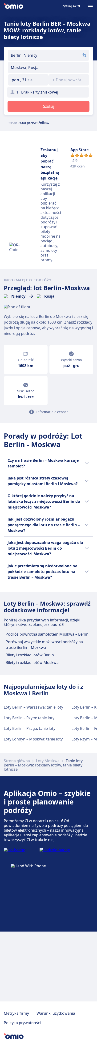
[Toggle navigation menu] (90, 6)
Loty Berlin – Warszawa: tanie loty (33, 707)
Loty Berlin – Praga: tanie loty (29, 728)
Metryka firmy (16, 1013)
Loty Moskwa (48, 760)
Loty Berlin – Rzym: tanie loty (29, 717)
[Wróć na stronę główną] (13, 6)
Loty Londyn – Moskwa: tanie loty (33, 739)
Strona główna (17, 760)
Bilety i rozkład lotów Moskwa (32, 662)
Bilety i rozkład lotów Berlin (30, 655)
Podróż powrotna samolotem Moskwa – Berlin (47, 634)
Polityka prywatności (22, 1022)
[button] (28, 80)
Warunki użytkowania (55, 1013)
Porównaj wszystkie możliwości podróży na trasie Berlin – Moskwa (44, 644)
